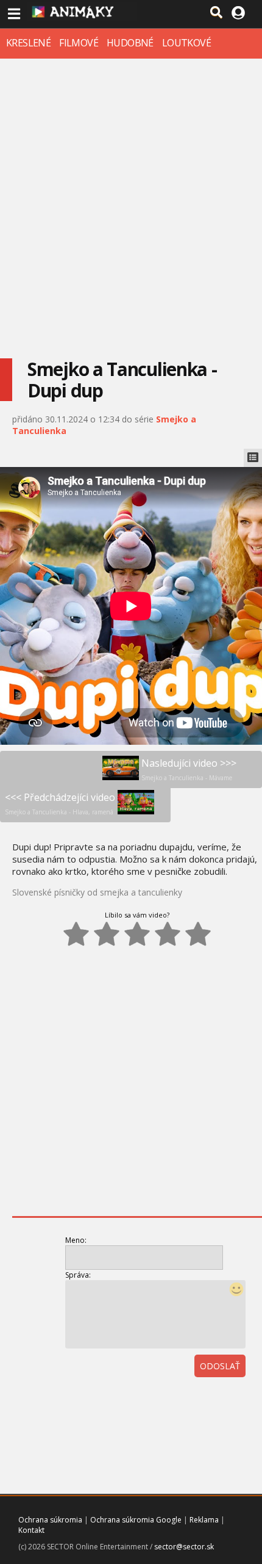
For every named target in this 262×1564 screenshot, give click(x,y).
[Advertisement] (131, 202)
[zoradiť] (245, 1399)
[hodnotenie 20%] (76, 934)
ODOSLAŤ (220, 1366)
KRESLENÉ (28, 42)
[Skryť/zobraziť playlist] (253, 458)
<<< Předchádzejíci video (60, 803)
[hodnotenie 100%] (198, 934)
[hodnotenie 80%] (167, 934)
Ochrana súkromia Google (136, 1520)
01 (192, 1399)
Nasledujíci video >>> (188, 769)
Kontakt (31, 1530)
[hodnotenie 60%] (137, 934)
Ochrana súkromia (50, 1520)
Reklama (204, 1520)
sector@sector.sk (184, 1546)
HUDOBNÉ (130, 42)
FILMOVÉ (78, 42)
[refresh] (219, 1399)
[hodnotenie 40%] (106, 934)
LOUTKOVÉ (186, 42)
